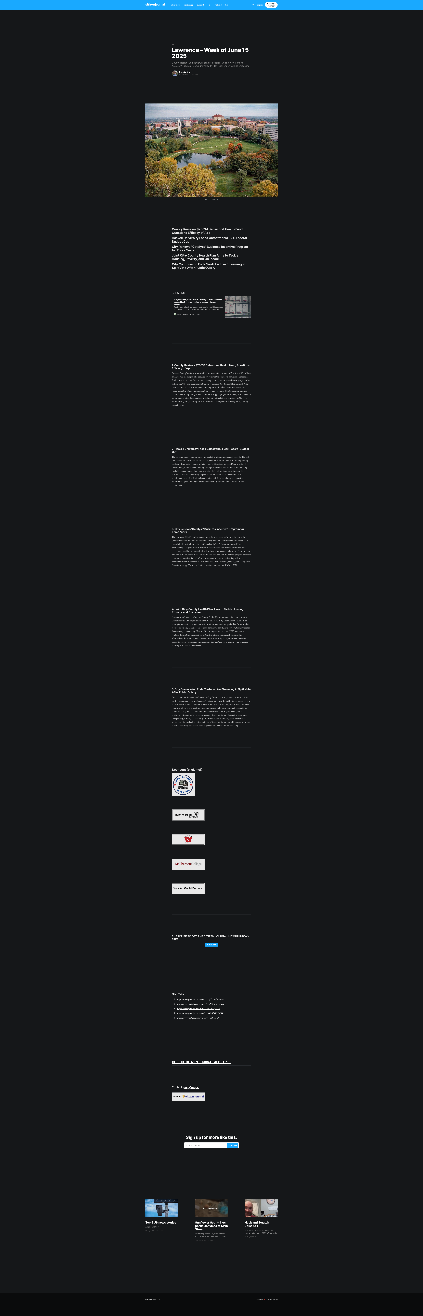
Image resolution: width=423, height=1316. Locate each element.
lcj (173, 44)
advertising (175, 5)
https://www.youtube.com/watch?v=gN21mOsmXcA (200, 999)
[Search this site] (253, 5)
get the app (188, 5)
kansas (228, 5)
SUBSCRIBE (211, 944)
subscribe (201, 5)
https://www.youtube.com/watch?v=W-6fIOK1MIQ (200, 1013)
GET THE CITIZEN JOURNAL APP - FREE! (201, 1062)
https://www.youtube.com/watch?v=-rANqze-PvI (198, 1008)
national (218, 5)
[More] (236, 5)
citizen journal (155, 4)
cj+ (210, 5)
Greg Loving (184, 72)
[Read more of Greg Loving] (175, 73)
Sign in (260, 5)
